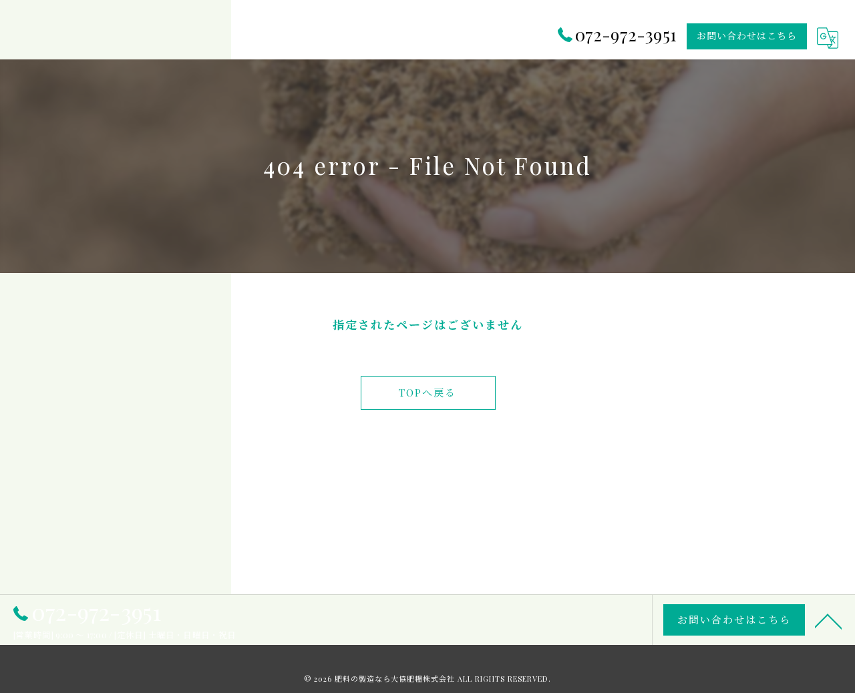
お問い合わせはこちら (747, 35)
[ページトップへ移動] (828, 620)
